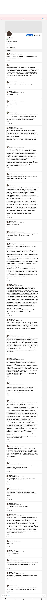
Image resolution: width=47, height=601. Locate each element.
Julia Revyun (11, 53)
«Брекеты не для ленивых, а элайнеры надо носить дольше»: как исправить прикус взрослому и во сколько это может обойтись (14, 320)
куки (8, 595)
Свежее (8, 50)
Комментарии (12, 47)
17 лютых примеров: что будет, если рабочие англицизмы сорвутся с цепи (14, 446)
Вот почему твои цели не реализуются (14, 551)
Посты (8, 47)
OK (43, 595)
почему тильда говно (13, 541)
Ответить (8, 60)
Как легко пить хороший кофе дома (14, 54)
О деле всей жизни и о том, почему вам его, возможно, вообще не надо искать (14, 128)
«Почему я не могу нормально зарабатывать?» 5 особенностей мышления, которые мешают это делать (14, 82)
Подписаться (29, 35)
